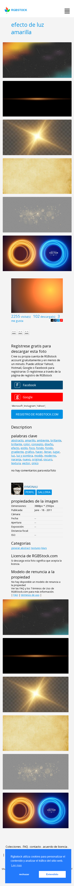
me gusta (17, 321)
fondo (40, 448)
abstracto (17, 440)
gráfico (29, 452)
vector (26, 463)
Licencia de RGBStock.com (34, 555)
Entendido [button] (52, 874)
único (35, 463)
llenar (47, 452)
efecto (15, 448)
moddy (38, 455)
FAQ (15, 595)
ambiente (43, 440)
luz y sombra (24, 455)
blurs (44, 548)
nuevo (27, 459)
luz (13, 455)
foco (32, 448)
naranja (16, 459)
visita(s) (26, 317)
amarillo (30, 440)
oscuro (47, 459)
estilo (24, 448)
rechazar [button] (24, 874)
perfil (29, 492)
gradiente (17, 452)
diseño (49, 444)
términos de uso (30, 595)
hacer (39, 452)
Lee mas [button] (16, 865)
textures (36, 548)
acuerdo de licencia (55, 847)
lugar (56, 452)
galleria (44, 492)
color (26, 444)
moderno (50, 455)
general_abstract (20, 548)
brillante (55, 440)
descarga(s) (47, 317)
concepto (37, 444)
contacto (35, 847)
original (37, 459)
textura (16, 463)
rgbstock (19, 10)
